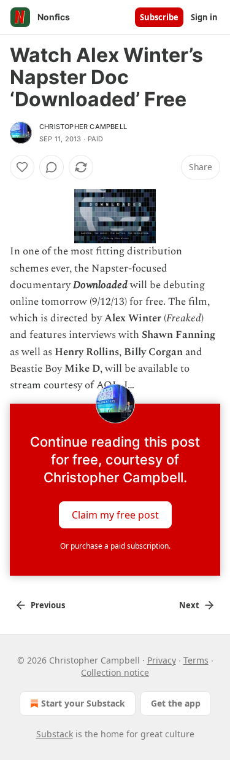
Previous (48, 605)
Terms (196, 660)
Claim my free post (115, 515)
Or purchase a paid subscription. (115, 546)
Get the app (176, 703)
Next (189, 605)
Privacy (161, 660)
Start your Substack (83, 703)
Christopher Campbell (83, 126)
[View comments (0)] (51, 167)
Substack (54, 734)
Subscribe (159, 17)
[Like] (22, 167)
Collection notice (115, 672)
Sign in (204, 17)
